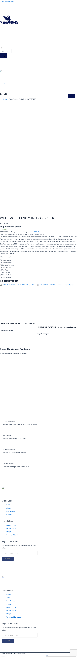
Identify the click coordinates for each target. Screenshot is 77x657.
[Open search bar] (1, 48)
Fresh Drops (22, 232)
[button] (49, 26)
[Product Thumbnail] (71, 96)
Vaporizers (30, 232)
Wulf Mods (37, 232)
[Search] (3, 55)
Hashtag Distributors (7, 1)
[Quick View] (1, 332)
